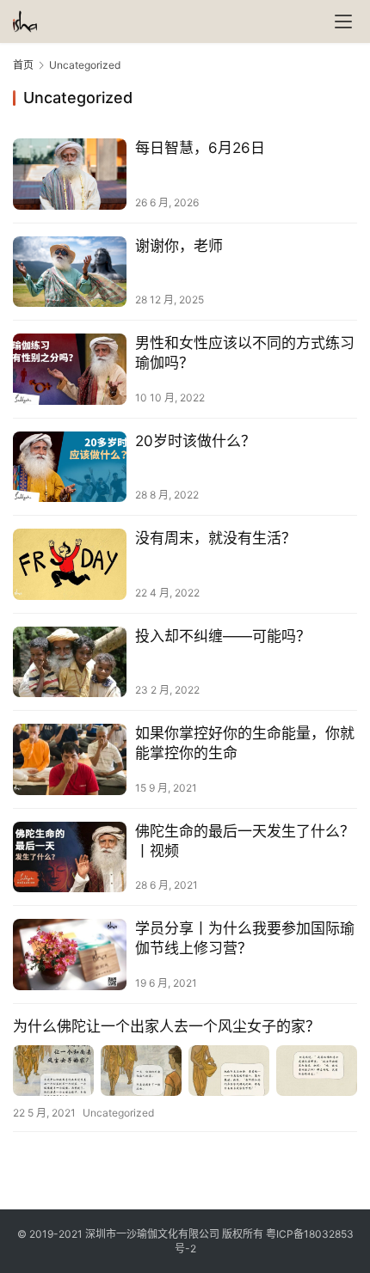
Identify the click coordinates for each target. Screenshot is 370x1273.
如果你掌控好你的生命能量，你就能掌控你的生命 (245, 743)
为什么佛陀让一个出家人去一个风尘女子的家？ (166, 1026)
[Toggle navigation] (343, 21)
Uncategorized (118, 1112)
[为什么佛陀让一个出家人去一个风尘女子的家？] (185, 1070)
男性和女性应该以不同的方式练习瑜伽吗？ (245, 352)
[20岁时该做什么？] (69, 467)
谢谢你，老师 (179, 245)
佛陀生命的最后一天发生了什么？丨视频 (245, 841)
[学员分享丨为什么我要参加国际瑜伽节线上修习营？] (69, 954)
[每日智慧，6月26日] (69, 174)
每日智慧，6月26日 (200, 147)
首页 (23, 64)
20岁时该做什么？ (195, 441)
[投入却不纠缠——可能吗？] (69, 662)
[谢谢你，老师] (69, 272)
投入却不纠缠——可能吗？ (223, 636)
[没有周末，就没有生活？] (69, 564)
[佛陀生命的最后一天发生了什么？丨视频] (69, 857)
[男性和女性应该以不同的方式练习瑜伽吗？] (69, 369)
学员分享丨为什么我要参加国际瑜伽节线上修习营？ (245, 938)
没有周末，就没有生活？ (215, 538)
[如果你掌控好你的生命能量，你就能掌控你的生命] (69, 759)
